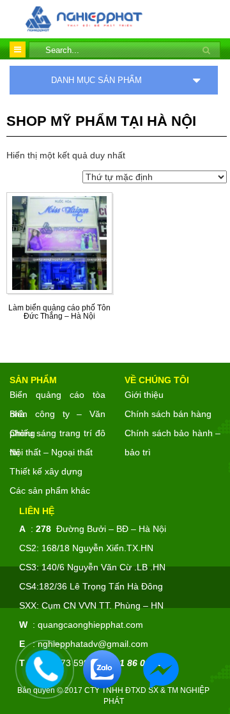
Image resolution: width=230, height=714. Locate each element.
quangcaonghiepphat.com (90, 624)
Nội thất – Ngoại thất (51, 452)
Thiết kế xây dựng (46, 471)
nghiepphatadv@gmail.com (93, 644)
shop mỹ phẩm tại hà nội (101, 121)
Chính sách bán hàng (168, 414)
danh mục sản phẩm (96, 80)
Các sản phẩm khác (50, 490)
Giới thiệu (144, 395)
